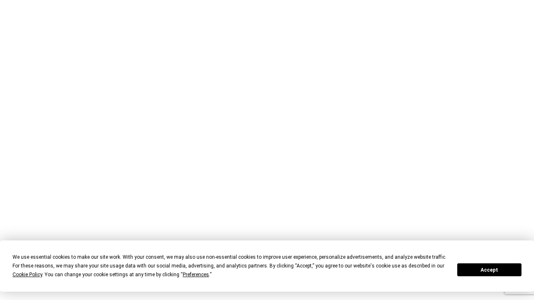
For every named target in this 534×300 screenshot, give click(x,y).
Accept (489, 270)
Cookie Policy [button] (27, 275)
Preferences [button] (196, 275)
